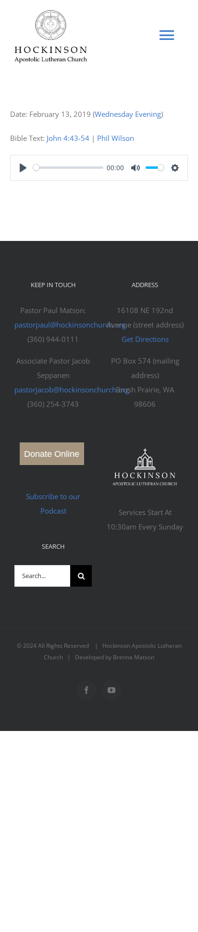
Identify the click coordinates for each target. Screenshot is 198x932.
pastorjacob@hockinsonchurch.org (71, 389)
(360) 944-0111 (53, 339)
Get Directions (145, 339)
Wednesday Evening (128, 114)
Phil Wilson (115, 138)
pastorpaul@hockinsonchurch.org (70, 324)
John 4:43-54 (68, 138)
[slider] (68, 167)
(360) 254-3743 (53, 404)
